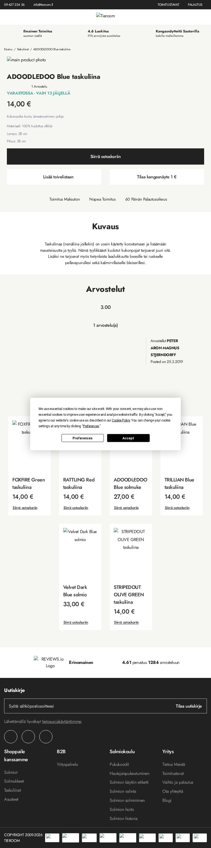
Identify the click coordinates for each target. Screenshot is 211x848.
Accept (128, 438)
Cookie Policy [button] (121, 420)
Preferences (83, 438)
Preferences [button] (91, 426)
